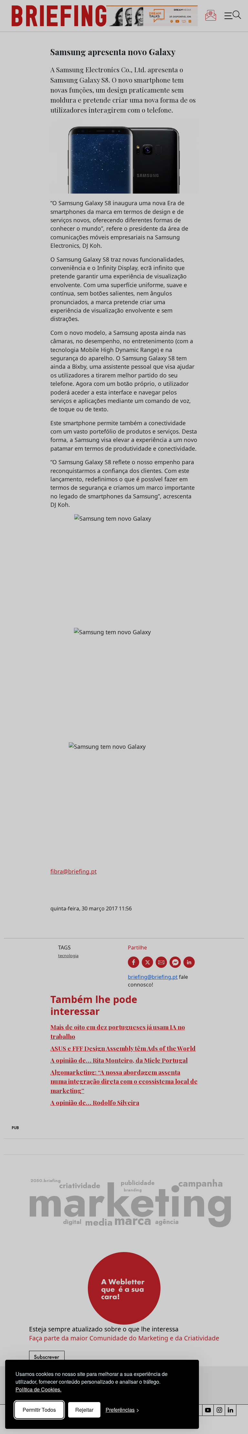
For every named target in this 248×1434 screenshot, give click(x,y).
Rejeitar (84, 1409)
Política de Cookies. (38, 1389)
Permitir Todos (39, 1409)
